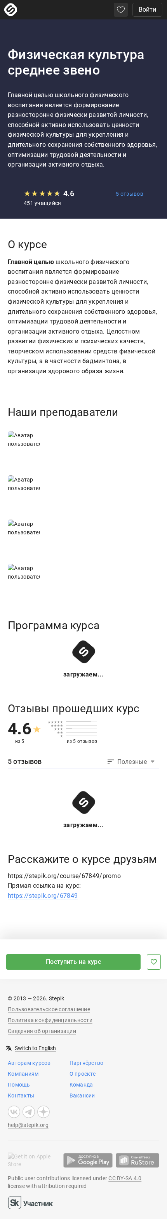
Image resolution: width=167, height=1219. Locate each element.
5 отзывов (129, 194)
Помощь (19, 1085)
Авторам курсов (29, 1063)
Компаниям (23, 1074)
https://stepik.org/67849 (43, 895)
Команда (81, 1085)
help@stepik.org (28, 1125)
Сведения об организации (42, 1031)
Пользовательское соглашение (49, 1009)
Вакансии (82, 1095)
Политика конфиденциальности (50, 1020)
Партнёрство (87, 1063)
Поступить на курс (73, 961)
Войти (147, 9)
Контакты (21, 1095)
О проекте (83, 1074)
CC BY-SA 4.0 (124, 1178)
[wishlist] (121, 10)
